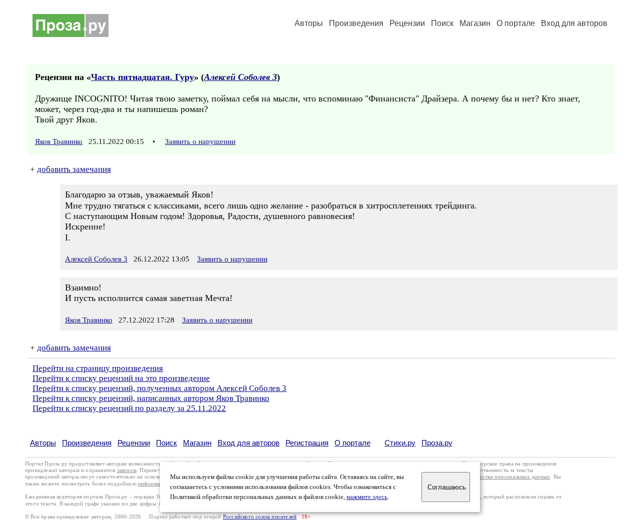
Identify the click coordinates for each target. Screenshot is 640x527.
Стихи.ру (400, 442)
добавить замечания (74, 169)
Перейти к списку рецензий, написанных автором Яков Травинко (151, 398)
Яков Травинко (58, 142)
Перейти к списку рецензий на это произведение (121, 378)
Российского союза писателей (259, 517)
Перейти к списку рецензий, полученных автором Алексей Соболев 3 (159, 388)
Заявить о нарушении (200, 142)
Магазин (475, 23)
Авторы (308, 23)
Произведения (356, 23)
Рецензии (407, 23)
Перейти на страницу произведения (97, 368)
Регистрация (307, 442)
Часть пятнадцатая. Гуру (142, 77)
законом (126, 470)
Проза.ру (437, 442)
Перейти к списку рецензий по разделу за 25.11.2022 (129, 408)
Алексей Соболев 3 (240, 77)
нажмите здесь (367, 497)
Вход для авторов (574, 23)
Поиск (442, 23)
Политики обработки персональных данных (495, 477)
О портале (352, 442)
